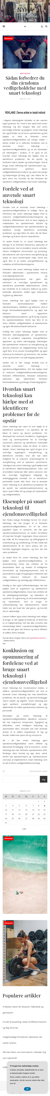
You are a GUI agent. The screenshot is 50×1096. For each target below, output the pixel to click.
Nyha (25, 9)
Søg (43, 779)
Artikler (25, 73)
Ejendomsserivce (38, 638)
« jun (24, 828)
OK (27, 1089)
